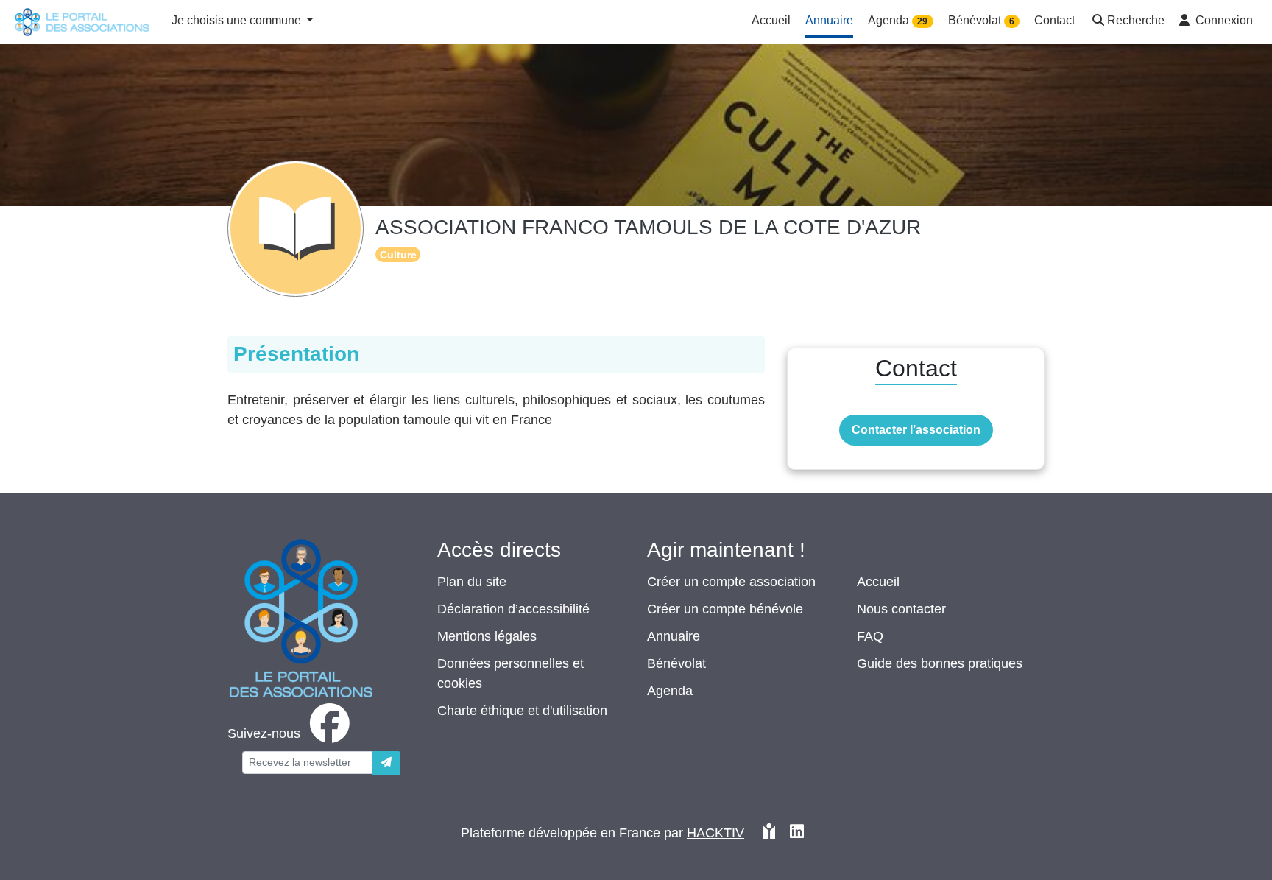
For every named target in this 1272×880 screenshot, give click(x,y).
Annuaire (673, 636)
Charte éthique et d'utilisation (522, 710)
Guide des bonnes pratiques (939, 663)
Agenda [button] (898, 20)
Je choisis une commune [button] (238, 20)
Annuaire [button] (829, 20)
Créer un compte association (731, 581)
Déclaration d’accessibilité (513, 609)
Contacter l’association (916, 429)
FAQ (870, 636)
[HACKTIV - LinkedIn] (796, 833)
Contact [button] (1054, 20)
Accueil (878, 581)
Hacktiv (715, 833)
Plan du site (471, 581)
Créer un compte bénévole (725, 609)
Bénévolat (676, 663)
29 (922, 21)
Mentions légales (487, 636)
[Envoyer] (386, 763)
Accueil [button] (771, 20)
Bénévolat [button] (981, 20)
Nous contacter (901, 609)
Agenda (670, 690)
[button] (1127, 22)
